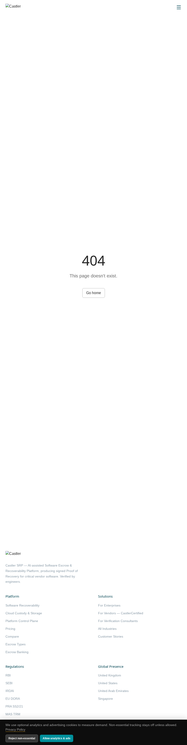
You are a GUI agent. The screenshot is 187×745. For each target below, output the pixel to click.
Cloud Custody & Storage (23, 613)
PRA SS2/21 (14, 706)
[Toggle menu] (179, 7)
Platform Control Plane (21, 621)
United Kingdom (109, 675)
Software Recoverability (22, 605)
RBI (8, 675)
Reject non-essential (21, 738)
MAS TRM (12, 714)
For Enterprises (109, 605)
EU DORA (12, 698)
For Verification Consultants (118, 621)
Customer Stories (110, 636)
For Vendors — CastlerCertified (120, 613)
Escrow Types (15, 644)
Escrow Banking (17, 652)
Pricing (10, 629)
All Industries (107, 629)
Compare (12, 636)
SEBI (9, 683)
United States (107, 683)
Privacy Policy (15, 729)
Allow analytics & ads (56, 738)
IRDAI (9, 691)
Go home (93, 293)
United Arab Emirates (113, 691)
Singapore (105, 698)
